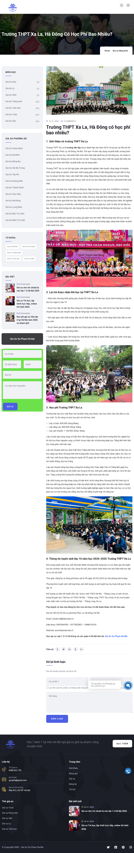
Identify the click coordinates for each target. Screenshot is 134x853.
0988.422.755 (15, 770)
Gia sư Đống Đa (13, 161)
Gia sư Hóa (10, 82)
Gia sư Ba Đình (12, 155)
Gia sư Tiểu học (13, 108)
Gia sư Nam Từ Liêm (15, 220)
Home (107, 51)
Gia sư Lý (9, 88)
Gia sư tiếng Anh (120, 51)
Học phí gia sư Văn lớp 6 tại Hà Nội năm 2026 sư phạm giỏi (27, 320)
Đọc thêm (122, 744)
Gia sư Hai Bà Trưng (15, 168)
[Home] (10, 744)
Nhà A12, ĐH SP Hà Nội (19, 790)
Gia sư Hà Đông (13, 200)
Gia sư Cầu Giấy (13, 194)
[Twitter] (108, 847)
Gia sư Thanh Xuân (14, 187)
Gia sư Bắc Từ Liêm (14, 213)
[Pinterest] (123, 847)
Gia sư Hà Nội (12, 246)
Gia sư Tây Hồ (12, 174)
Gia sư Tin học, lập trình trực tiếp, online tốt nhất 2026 (27, 303)
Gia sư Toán (11, 114)
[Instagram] (130, 847)
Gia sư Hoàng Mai (14, 181)
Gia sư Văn (10, 121)
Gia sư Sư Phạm (28, 246)
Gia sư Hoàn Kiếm (14, 148)
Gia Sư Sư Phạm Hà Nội (116, 636)
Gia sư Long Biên (13, 207)
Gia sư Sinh (10, 95)
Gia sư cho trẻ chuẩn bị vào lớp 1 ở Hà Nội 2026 (28, 289)
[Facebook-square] (115, 847)
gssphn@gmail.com (18, 780)
